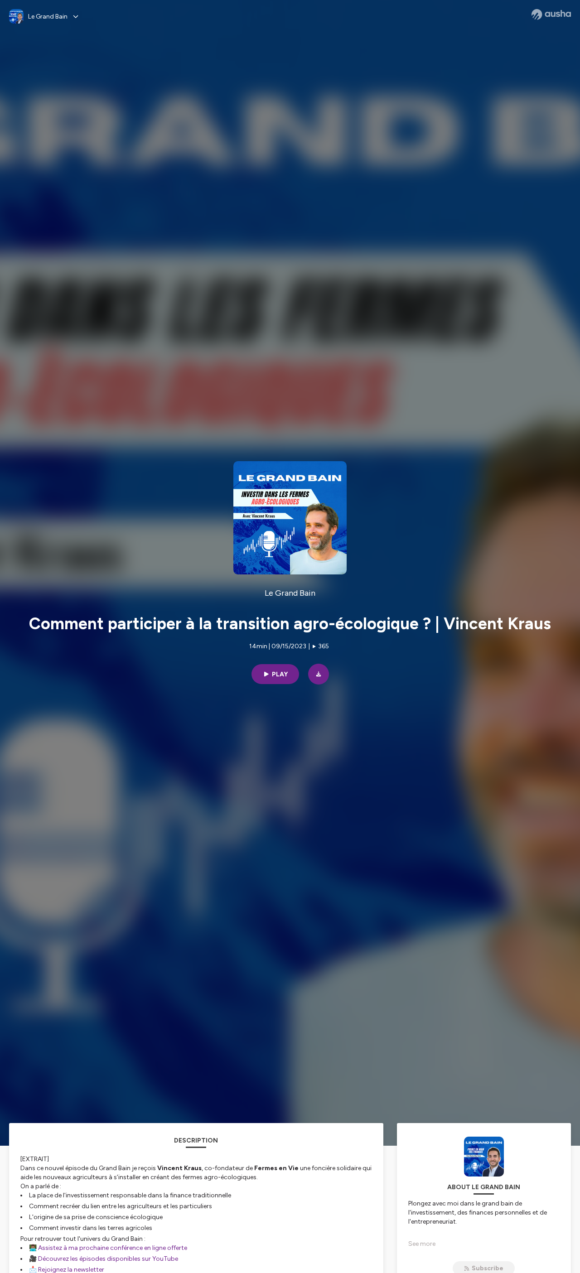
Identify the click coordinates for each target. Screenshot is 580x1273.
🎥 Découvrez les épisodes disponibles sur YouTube (103, 1259)
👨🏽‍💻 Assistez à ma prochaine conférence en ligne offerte (108, 1248)
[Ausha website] (551, 14)
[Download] (318, 674)
